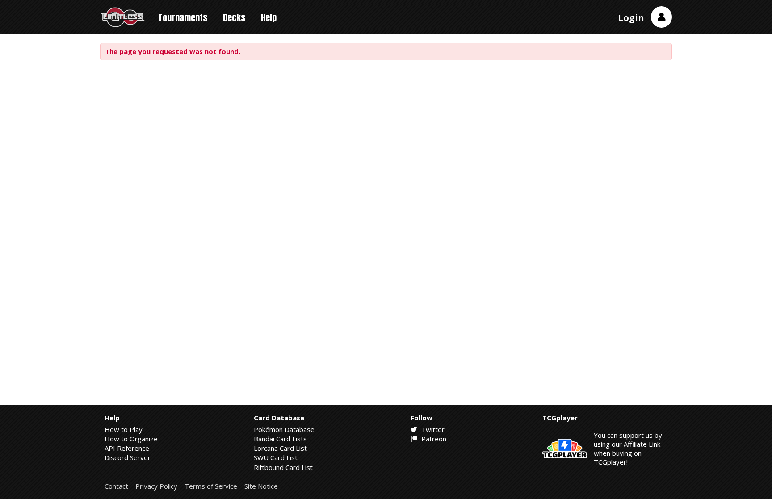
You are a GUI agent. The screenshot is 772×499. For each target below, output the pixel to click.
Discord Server (128, 457)
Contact (116, 486)
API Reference (127, 448)
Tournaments (182, 18)
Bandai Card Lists (280, 438)
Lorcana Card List (280, 448)
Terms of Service (211, 486)
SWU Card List (276, 457)
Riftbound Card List (283, 467)
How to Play (124, 429)
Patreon (433, 438)
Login (631, 18)
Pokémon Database (284, 429)
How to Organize (131, 438)
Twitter (432, 429)
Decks (234, 18)
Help (269, 18)
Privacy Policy (156, 486)
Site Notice (261, 486)
